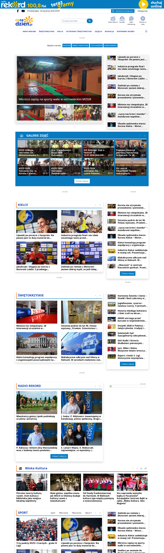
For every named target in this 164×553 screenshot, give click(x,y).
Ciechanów (96, 45)
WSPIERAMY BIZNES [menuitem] (125, 31)
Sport (53, 513)
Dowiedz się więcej (137, 549)
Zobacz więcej (82, 181)
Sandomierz (110, 45)
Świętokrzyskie (80, 45)
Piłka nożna (63, 513)
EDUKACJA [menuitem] (109, 31)
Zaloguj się (142, 11)
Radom (66, 45)
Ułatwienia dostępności (124, 11)
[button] (146, 31)
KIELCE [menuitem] (60, 31)
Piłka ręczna (76, 513)
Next (100, 80)
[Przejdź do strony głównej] (30, 21)
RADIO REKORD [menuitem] (29, 31)
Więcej (87, 513)
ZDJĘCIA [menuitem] (98, 31)
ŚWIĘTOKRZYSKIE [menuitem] (46, 31)
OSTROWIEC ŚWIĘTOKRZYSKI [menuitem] (79, 31)
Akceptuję (154, 548)
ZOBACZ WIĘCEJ (59, 456)
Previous (18, 80)
